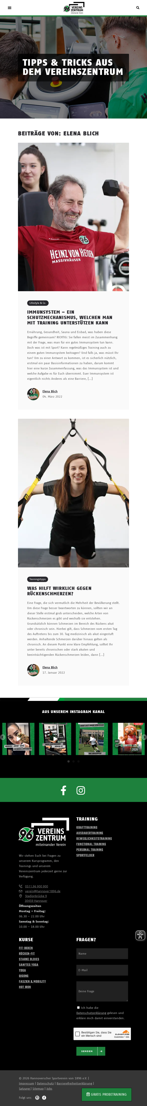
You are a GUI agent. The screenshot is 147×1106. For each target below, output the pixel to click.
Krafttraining (86, 827)
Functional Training (91, 844)
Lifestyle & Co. (37, 303)
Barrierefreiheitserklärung (74, 1083)
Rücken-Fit (27, 953)
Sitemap (38, 1088)
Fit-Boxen (26, 948)
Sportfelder (85, 855)
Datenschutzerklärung (91, 1013)
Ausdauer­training (89, 833)
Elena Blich (50, 391)
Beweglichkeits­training (94, 838)
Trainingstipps (37, 579)
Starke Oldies (29, 959)
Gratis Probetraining (108, 1094)
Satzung (25, 1088)
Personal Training (89, 849)
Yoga (22, 970)
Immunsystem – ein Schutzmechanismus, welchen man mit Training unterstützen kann (70, 317)
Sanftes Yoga (28, 965)
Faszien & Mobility (32, 981)
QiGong (24, 976)
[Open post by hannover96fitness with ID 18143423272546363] (129, 739)
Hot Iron (25, 987)
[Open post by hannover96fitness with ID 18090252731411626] (55, 739)
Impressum (26, 1083)
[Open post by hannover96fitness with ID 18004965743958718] (92, 739)
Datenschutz (45, 1083)
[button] (9, 8)
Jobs (49, 1088)
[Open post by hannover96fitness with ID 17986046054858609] (18, 739)
